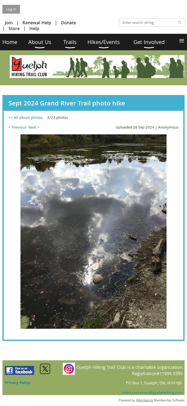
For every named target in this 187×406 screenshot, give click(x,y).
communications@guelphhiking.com (152, 392)
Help (34, 28)
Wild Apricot (144, 400)
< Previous (17, 127)
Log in (11, 9)
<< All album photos (26, 117)
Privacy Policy (17, 382)
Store (14, 28)
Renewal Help (36, 23)
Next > (33, 127)
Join (9, 23)
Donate (68, 23)
